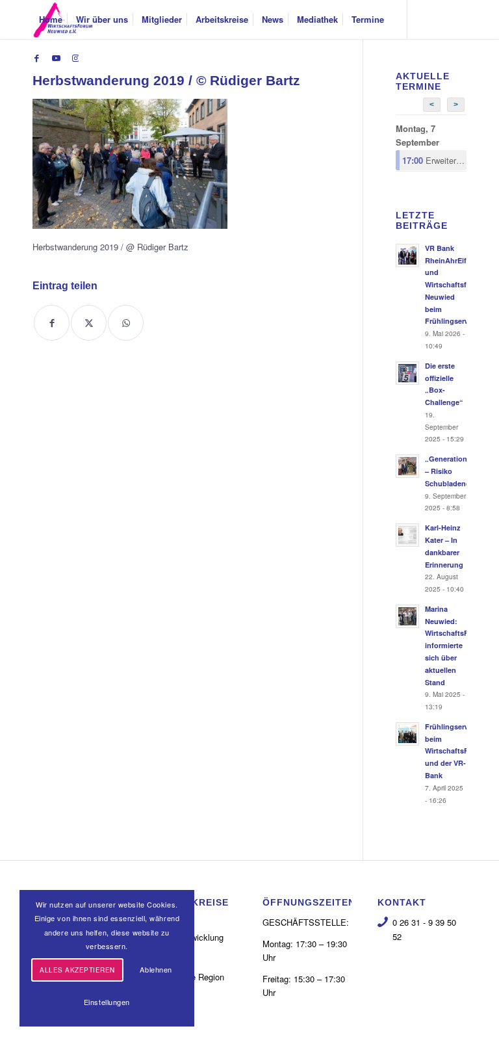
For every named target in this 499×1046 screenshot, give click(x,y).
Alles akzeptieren (77, 969)
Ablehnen (156, 969)
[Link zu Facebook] (36, 58)
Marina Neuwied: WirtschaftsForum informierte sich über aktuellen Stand (456, 645)
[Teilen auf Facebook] (52, 323)
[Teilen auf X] (89, 323)
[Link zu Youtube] (56, 58)
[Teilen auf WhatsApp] (126, 323)
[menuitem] (50, 19)
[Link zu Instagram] (75, 58)
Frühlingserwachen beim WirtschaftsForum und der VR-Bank (458, 751)
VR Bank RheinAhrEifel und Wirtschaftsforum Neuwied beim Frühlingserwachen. (459, 284)
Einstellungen (107, 1002)
